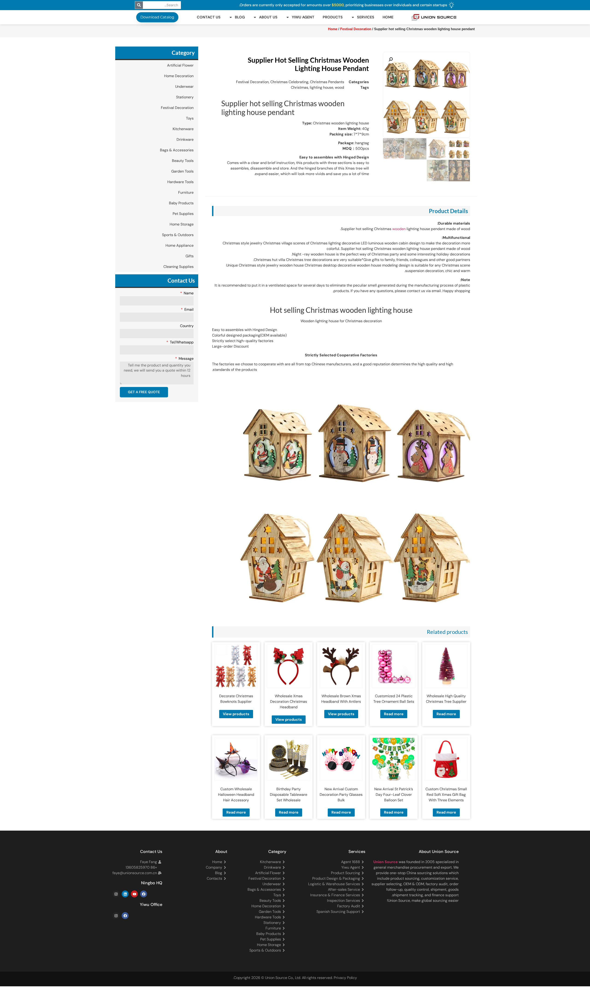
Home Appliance (179, 245)
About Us (268, 17)
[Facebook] (143, 893)
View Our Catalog (308, 116)
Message (186, 359)
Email (188, 310)
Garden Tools (182, 171)
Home (388, 17)
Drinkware (185, 139)
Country (187, 326)
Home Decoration (179, 75)
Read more (446, 714)
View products (341, 714)
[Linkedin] (125, 893)
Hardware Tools (180, 181)
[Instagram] (115, 893)
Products (333, 17)
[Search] (139, 5)
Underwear (184, 86)
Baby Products (181, 203)
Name (188, 293)
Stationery (185, 97)
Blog (240, 17)
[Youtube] (134, 893)
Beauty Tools (183, 160)
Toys (190, 118)
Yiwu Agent (303, 17)
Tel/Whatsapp (181, 342)
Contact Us (209, 17)
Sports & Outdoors (178, 234)
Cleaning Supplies (178, 266)
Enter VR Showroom (195, 116)
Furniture (186, 192)
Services (365, 17)
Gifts (190, 256)
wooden (399, 228)
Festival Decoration (177, 107)
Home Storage (182, 224)
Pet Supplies (183, 213)
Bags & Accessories (177, 150)
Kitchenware (183, 128)
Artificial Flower (180, 65)
